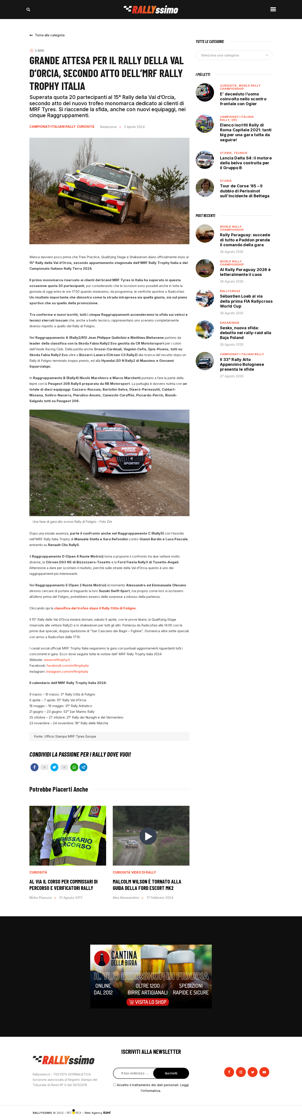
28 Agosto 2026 (231, 252)
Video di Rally (143, 872)
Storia (226, 180)
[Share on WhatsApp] (74, 767)
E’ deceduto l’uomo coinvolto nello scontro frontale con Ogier (243, 99)
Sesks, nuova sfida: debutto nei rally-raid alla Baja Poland (245, 333)
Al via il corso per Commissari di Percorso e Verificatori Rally (63, 884)
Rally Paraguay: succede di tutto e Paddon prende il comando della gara (245, 240)
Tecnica (240, 153)
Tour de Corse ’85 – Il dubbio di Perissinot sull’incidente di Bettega (245, 191)
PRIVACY (263, 1112)
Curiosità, (229, 85)
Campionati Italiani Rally (52, 126)
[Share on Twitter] (54, 767)
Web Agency (93, 1112)
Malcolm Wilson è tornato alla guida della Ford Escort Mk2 (147, 884)
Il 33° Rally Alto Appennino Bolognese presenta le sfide (242, 364)
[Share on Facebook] (34, 767)
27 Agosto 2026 (231, 376)
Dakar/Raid (229, 322)
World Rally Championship (240, 87)
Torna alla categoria (50, 35)
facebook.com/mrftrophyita (68, 665)
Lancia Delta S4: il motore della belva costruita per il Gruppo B (246, 163)
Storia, (227, 153)
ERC (234, 120)
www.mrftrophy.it (57, 660)
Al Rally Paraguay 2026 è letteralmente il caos (245, 272)
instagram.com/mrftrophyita (67, 671)
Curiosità (85, 126)
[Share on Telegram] (83, 767)
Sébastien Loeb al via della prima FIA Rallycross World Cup (246, 301)
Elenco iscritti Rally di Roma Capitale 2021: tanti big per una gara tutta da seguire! (246, 132)
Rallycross (230, 291)
